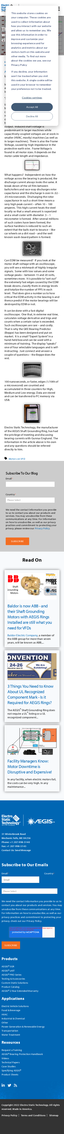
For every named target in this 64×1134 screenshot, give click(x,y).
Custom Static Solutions (15, 982)
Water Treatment (11, 1034)
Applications (13, 998)
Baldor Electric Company (22, 635)
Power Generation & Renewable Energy (23, 1026)
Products (10, 958)
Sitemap (53, 1115)
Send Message (23, 850)
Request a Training (12, 1050)
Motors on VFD (17, 458)
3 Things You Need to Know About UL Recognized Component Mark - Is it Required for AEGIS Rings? (30, 694)
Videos (5, 1058)
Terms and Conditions (33, 1115)
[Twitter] (9, 1085)
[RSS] (15, 1085)
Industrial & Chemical (13, 1018)
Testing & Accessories (13, 978)
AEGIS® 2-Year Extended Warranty (20, 990)
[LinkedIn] (3, 1085)
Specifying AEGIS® (11, 1070)
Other (5, 1022)
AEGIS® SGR (8, 966)
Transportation (10, 1030)
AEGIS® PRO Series (12, 974)
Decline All (32, 116)
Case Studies (9, 1066)
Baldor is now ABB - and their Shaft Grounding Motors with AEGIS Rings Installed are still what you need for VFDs (29, 616)
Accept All (32, 106)
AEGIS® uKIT (8, 970)
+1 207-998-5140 (20, 842)
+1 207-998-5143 (16, 846)
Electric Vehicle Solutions (15, 1006)
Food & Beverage (11, 1010)
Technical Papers (11, 1062)
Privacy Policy (42, 528)
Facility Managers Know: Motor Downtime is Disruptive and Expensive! (29, 766)
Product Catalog (11, 986)
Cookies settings (32, 97)
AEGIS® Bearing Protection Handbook (22, 1054)
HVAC (5, 1014)
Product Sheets (10, 1074)
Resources (11, 1042)
